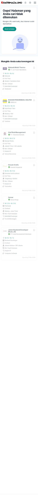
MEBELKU (13, 102)
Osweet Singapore (16, 167)
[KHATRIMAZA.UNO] (11, 2)
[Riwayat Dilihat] (30, 3)
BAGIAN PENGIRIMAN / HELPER (20, 100)
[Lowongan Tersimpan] (25, 3)
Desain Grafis (13, 165)
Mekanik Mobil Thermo (16, 67)
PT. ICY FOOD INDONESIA (18, 70)
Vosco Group (14, 200)
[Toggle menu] (35, 2)
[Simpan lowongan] (34, 67)
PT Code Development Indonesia (20, 234)
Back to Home (9, 29)
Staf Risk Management (17, 132)
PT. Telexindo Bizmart (17, 134)
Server (10, 197)
